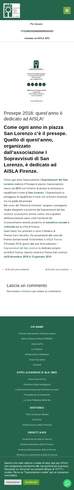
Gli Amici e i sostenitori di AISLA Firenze (37, 455)
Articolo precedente (15, 269)
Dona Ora (37, 419)
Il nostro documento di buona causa (37, 333)
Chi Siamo (37, 327)
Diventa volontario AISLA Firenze (37, 444)
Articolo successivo (58, 269)
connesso (26, 291)
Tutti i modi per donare (37, 414)
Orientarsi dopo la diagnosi (37, 384)
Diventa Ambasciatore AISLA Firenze (37, 449)
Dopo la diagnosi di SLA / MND (37, 372)
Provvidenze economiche (37, 394)
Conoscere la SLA (37, 379)
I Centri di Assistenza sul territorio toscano (37, 389)
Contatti (37, 365)
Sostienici (37, 407)
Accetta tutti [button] (31, 482)
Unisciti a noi (37, 432)
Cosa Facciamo (37, 359)
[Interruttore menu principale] (67, 10)
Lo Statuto (37, 349)
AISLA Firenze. (54, 239)
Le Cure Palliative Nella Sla (37, 400)
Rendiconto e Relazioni (37, 354)
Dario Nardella (20, 235)
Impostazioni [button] (12, 482)
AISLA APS (37, 344)
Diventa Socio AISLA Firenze (37, 425)
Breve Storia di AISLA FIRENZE (37, 338)
